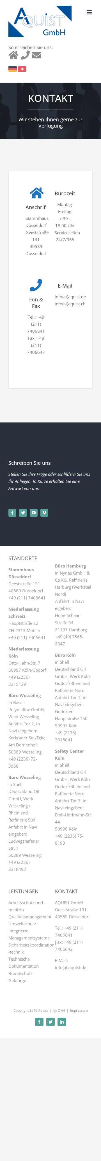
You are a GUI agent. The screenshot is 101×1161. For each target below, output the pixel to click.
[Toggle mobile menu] (90, 12)
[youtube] (34, 513)
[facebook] (12, 513)
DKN (61, 1010)
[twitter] (23, 513)
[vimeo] (44, 513)
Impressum (79, 1010)
